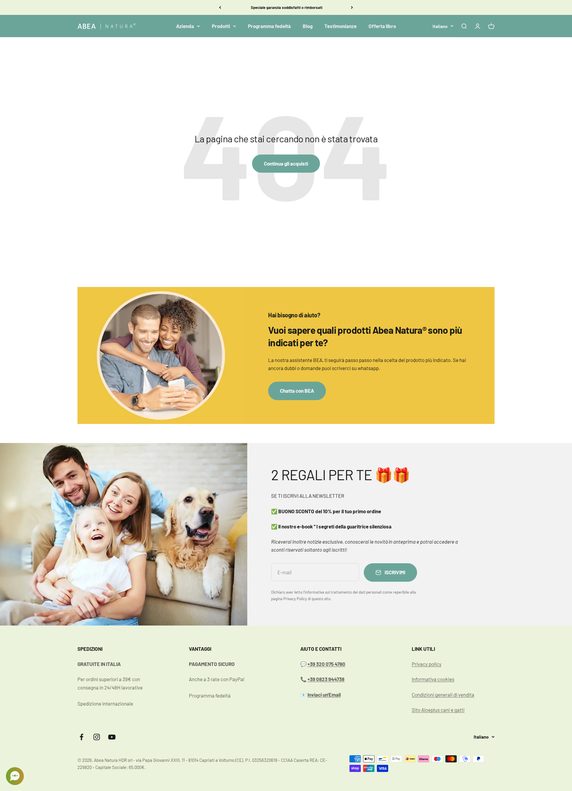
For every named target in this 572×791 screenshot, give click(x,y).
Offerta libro (382, 26)
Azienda (185, 26)
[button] (15, 776)
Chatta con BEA (297, 391)
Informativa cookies (433, 679)
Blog (308, 26)
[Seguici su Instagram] (97, 737)
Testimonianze (340, 26)
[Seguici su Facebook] (81, 737)
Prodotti (221, 26)
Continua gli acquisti (286, 163)
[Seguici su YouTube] (112, 737)
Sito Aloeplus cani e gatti (438, 710)
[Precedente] (220, 7)
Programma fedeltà (269, 26)
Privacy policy (427, 664)
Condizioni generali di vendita (443, 695)
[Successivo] (352, 7)
